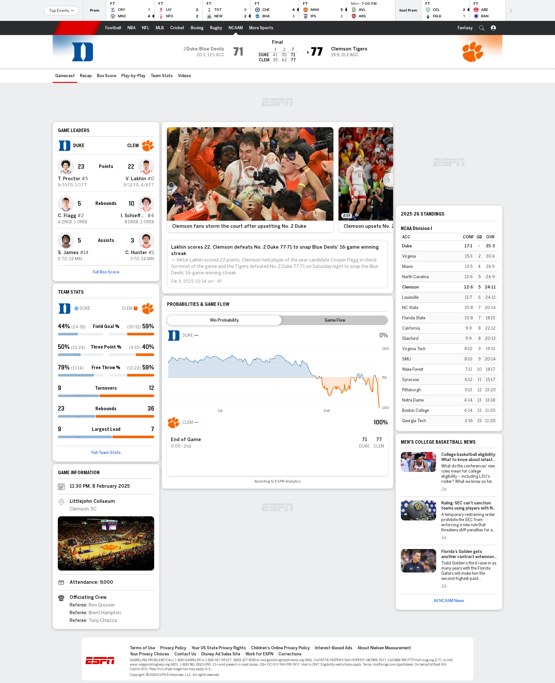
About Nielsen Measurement (384, 648)
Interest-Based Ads (333, 648)
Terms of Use (142, 648)
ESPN (77, 28)
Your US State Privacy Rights (218, 648)
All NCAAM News (449, 601)
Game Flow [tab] (335, 320)
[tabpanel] (277, 406)
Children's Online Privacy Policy (280, 648)
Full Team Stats (106, 452)
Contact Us (185, 654)
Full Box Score (106, 272)
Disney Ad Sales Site (220, 654)
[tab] (224, 320)
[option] (250, 179)
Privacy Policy (173, 648)
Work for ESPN (259, 654)
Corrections (290, 654)
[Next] (510, 10)
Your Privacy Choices (149, 654)
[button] (481, 28)
